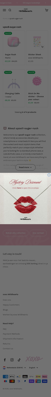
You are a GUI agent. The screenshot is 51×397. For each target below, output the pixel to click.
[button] (25, 198)
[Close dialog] (49, 175)
